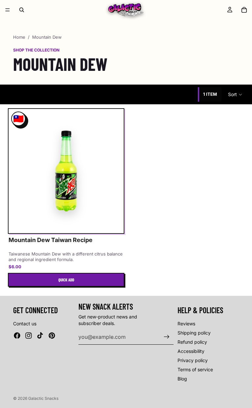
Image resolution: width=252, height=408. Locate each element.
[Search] (21, 10)
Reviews (186, 323)
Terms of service (195, 369)
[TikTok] (40, 335)
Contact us (24, 323)
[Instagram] (28, 335)
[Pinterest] (52, 335)
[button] (235, 94)
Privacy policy (193, 360)
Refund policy (192, 342)
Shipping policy (194, 333)
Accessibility (191, 351)
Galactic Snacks (43, 398)
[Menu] (7, 9)
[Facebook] (17, 335)
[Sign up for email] (167, 337)
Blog (182, 378)
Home (19, 37)
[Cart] (244, 10)
